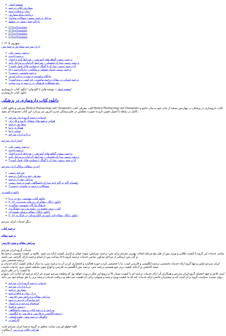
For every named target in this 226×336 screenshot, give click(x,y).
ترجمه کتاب (8, 228)
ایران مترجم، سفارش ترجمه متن (20, 46)
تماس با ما (14, 130)
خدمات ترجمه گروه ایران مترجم (27, 117)
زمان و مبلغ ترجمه (19, 11)
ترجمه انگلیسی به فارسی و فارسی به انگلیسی (35, 313)
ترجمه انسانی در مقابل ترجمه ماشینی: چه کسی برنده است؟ (43, 79)
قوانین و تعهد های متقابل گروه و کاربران (31, 120)
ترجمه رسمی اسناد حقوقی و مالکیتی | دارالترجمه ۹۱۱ (39, 69)
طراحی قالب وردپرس (26, 329)
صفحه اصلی (15, 4)
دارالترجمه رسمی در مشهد (24, 21)
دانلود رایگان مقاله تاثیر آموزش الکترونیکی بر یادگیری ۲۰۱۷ (43, 215)
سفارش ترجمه (17, 124)
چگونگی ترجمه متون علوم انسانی (27, 316)
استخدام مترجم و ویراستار (23, 303)
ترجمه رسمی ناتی (18, 52)
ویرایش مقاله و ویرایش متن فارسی (29, 296)
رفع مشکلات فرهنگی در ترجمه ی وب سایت (34, 82)
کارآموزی (14, 320)
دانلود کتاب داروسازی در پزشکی (30, 100)
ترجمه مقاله (8, 235)
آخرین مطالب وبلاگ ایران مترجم (20, 166)
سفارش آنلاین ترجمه (20, 7)
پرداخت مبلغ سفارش (20, 14)
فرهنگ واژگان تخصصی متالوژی (26, 205)
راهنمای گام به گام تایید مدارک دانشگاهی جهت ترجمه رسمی (43, 182)
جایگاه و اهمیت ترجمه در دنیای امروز (29, 76)
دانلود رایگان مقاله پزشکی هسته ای (29, 211)
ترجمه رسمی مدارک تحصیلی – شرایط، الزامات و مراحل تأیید (43, 62)
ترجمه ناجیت (15, 56)
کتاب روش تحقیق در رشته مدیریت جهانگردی (34, 208)
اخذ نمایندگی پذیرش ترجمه (24, 299)
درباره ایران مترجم (19, 134)
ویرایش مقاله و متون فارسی (18, 242)
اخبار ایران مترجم (11, 140)
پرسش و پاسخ (16, 306)
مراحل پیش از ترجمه (20, 179)
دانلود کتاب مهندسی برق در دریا (26, 198)
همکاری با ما (15, 127)
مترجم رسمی (16, 172)
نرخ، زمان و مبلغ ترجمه (22, 293)
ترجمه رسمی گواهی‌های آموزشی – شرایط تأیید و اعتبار (40, 59)
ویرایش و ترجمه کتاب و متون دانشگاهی (31, 310)
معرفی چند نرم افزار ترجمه (24, 175)
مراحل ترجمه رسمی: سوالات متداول (29, 17)
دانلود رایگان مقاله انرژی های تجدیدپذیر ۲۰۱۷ (34, 201)
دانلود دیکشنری (10, 192)
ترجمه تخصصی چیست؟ (22, 72)
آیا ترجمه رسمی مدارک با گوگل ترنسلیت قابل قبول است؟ (42, 66)
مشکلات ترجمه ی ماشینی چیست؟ (28, 186)
